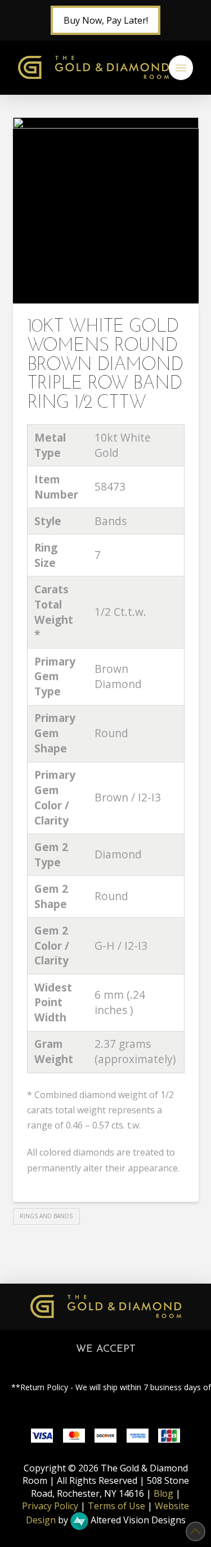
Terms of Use (116, 1506)
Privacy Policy (50, 1506)
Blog (163, 1493)
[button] (181, 67)
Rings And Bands (46, 1216)
